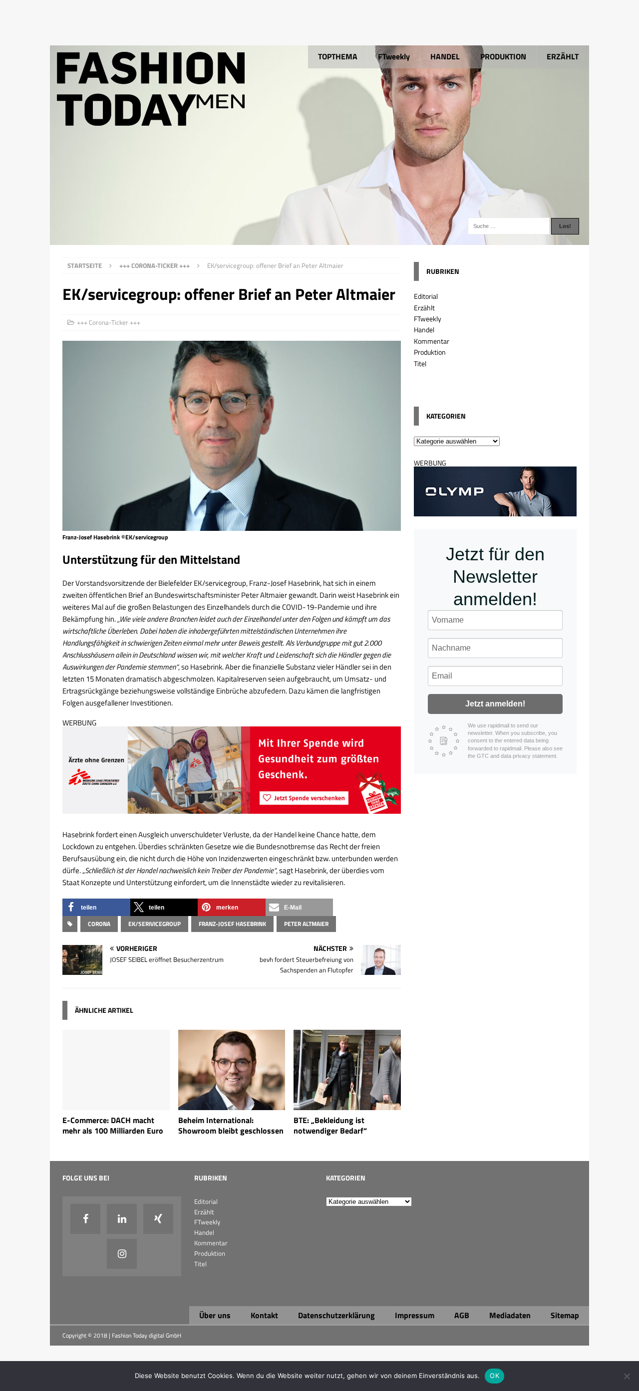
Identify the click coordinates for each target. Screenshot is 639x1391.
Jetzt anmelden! (495, 703)
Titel (420, 363)
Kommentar (431, 341)
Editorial (426, 296)
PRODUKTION (503, 56)
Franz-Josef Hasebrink (232, 923)
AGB (461, 1315)
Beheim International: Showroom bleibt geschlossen (231, 1125)
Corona (99, 923)
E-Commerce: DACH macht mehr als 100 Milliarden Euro (112, 1125)
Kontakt (264, 1315)
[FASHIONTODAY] (319, 239)
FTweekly (394, 56)
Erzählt (424, 307)
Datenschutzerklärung (336, 1315)
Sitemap (565, 1315)
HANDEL (445, 56)
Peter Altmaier (306, 923)
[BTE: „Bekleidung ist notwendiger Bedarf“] (347, 1104)
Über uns (215, 1315)
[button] (96, 907)
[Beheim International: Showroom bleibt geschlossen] (232, 1104)
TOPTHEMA (337, 56)
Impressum (414, 1315)
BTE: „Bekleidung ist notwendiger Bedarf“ (330, 1125)
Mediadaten (510, 1315)
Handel (424, 329)
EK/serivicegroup (154, 923)
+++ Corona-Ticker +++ (108, 322)
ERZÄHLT (563, 56)
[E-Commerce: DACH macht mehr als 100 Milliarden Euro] (116, 1104)
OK (494, 1376)
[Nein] (627, 1376)
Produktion (430, 352)
